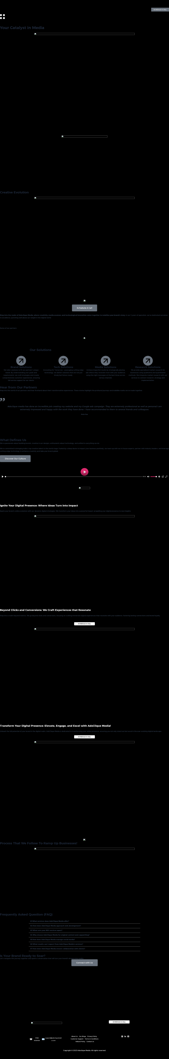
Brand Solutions (21, 367)
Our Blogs (82, 1036)
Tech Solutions (63, 367)
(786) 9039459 (37, 1039)
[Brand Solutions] (21, 361)
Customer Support (77, 1039)
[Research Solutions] (148, 361)
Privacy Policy (92, 1036)
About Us (74, 1036)
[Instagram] (122, 1036)
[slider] (73, 477)
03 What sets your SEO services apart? (46, 930)
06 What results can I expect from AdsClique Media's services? (56, 944)
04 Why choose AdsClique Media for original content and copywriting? (60, 935)
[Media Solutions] (106, 361)
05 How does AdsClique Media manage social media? (52, 939)
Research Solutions (147, 367)
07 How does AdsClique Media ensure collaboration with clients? (57, 949)
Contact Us (90, 1041)
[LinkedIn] (125, 1036)
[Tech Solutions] (63, 361)
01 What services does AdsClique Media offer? (49, 921)
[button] (84, 921)
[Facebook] (128, 1036)
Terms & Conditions (91, 1039)
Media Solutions (105, 367)
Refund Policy (80, 1041)
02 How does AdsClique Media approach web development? (55, 926)
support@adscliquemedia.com (53, 1039)
